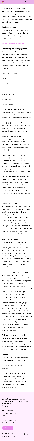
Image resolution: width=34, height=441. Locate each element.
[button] (28, 2)
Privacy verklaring (8, 436)
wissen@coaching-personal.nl (13, 44)
